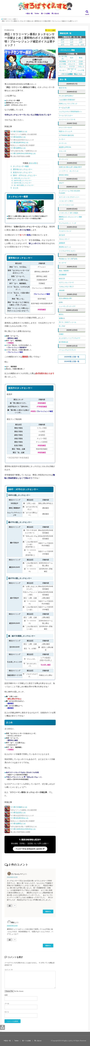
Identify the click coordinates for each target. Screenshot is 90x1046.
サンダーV (62, 263)
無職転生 (62, 318)
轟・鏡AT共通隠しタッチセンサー (22, 185)
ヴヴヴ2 (72, 66)
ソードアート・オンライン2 (68, 171)
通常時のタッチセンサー (21, 169)
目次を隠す (33, 163)
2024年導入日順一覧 (71, 361)
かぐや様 (62, 64)
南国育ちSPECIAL (65, 147)
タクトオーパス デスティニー (69, 197)
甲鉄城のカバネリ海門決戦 (68, 259)
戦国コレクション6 (65, 131)
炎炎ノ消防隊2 (64, 271)
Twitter (37, 13)
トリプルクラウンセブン (67, 251)
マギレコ (80, 66)
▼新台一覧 (29, 13)
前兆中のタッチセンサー (21, 172)
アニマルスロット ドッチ (67, 223)
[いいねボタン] (9, 905)
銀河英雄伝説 (63, 342)
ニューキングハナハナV (67, 306)
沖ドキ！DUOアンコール (67, 322)
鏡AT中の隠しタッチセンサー (21, 183)
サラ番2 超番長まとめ (24, 149)
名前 (6, 995)
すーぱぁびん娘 (64, 107)
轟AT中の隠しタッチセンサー (21, 180)
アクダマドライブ (65, 231)
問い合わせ (55, 13)
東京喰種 (62, 61)
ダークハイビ (63, 159)
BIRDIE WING (63, 175)
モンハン (62, 66)
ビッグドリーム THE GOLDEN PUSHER (69, 192)
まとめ (14, 188)
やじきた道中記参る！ (66, 96)
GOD (81, 64)
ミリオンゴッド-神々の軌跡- (68, 213)
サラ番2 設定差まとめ (22, 138)
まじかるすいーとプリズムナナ (69, 338)
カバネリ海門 (62, 57)
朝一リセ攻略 (45, 13)
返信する (48, 911)
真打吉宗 (62, 235)
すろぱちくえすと (67, 1040)
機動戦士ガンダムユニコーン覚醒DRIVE (70, 218)
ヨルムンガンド (64, 239)
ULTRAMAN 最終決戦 (66, 135)
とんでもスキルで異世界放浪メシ (70, 111)
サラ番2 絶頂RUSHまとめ (23, 144)
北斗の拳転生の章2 (65, 298)
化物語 (61, 334)
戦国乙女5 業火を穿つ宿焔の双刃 (70, 167)
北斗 (71, 58)
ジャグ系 (80, 70)
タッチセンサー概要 (20, 166)
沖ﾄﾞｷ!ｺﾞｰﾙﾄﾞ (72, 70)
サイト (6, 1012)
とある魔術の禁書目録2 (67, 100)
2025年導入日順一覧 (71, 357)
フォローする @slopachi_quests (28, 849)
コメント (8, 970)
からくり (71, 64)
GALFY (61, 183)
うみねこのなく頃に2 (66, 286)
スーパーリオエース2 (66, 205)
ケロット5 (62, 151)
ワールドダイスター (66, 115)
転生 (80, 58)
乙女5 (81, 61)
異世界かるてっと (65, 247)
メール (6, 1003)
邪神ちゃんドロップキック (68, 104)
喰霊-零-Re (63, 88)
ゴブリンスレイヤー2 (66, 282)
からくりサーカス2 (65, 127)
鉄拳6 (61, 302)
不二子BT (62, 326)
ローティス (63, 143)
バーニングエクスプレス (67, 350)
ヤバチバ (62, 139)
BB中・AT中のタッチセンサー (24, 175)
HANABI (61, 290)
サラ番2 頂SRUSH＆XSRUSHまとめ (23, 155)
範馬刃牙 (62, 278)
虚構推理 (62, 243)
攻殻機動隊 (63, 274)
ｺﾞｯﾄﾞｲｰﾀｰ (72, 61)
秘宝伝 (61, 314)
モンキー (62, 70)
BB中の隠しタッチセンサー (20, 178)
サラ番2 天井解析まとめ (24, 133)
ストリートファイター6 (67, 119)
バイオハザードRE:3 (66, 201)
